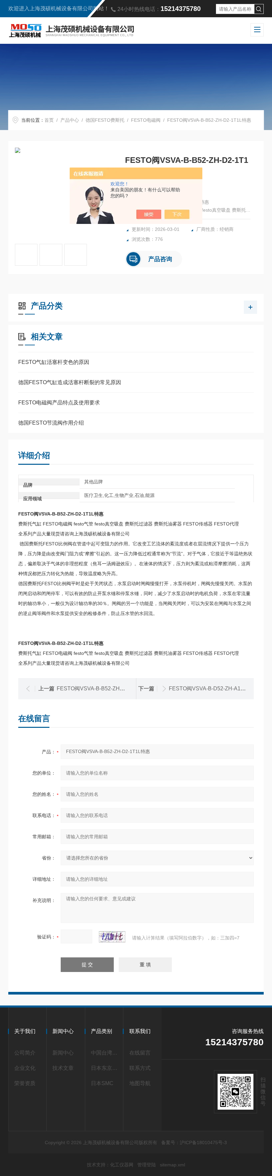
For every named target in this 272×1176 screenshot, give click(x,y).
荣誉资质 (24, 1083)
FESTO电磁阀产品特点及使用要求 (59, 402)
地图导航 (140, 1083)
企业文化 (24, 1068)
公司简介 (24, 1053)
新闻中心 (63, 1053)
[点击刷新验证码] (112, 936)
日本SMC (102, 1083)
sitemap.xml (172, 1164)
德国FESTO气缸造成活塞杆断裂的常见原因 (69, 382)
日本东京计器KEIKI (105, 1068)
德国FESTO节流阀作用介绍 (51, 423)
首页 (49, 120)
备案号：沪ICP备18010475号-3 (194, 1142)
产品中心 (69, 120)
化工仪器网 (121, 1164)
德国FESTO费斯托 (105, 120)
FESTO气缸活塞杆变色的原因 (53, 362)
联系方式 (140, 1068)
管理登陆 (146, 1164)
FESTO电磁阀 (146, 120)
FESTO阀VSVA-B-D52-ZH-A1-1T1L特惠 (217, 688)
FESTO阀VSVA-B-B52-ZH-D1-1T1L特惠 (105, 688)
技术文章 (63, 1068)
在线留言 (140, 1053)
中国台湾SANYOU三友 (105, 1053)
